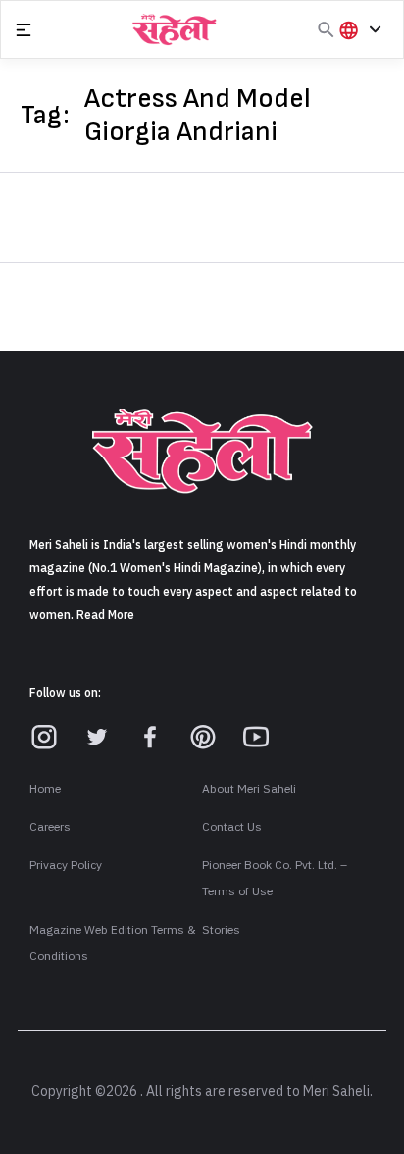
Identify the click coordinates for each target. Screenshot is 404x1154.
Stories (221, 929)
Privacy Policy (65, 865)
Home (45, 788)
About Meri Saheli (249, 788)
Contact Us (232, 827)
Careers (50, 827)
